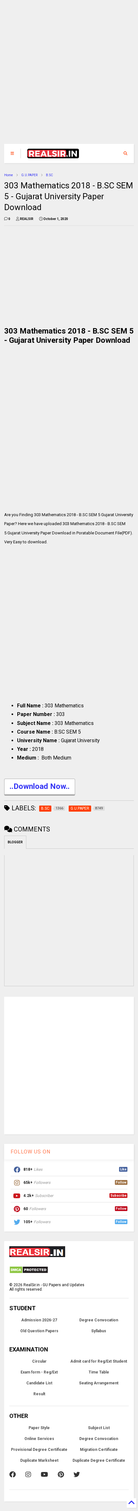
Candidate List (39, 1383)
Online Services (39, 1438)
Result (39, 1394)
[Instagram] (28, 1474)
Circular (39, 1361)
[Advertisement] (65, 75)
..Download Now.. (40, 786)
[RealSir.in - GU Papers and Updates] (53, 155)
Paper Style (39, 1428)
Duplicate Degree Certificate (99, 1460)
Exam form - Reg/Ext (39, 1372)
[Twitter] (76, 1474)
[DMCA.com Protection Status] (28, 1272)
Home (8, 175)
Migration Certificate (99, 1449)
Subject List (99, 1428)
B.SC (49, 175)
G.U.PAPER (29, 175)
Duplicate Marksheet (39, 1460)
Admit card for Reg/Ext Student (98, 1361)
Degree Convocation (98, 1320)
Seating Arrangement (98, 1383)
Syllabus (98, 1331)
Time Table (99, 1372)
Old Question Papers (39, 1331)
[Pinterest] (61, 1474)
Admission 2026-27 (39, 1320)
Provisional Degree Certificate (39, 1449)
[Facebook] (12, 1474)
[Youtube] (44, 1474)
